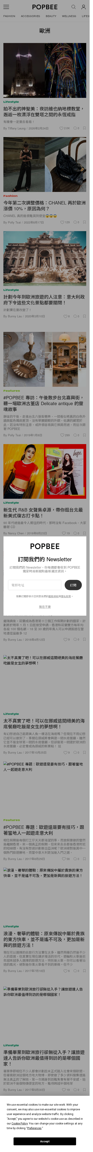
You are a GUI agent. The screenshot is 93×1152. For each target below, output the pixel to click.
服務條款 (53, 596)
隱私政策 (66, 596)
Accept (45, 1141)
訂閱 (73, 585)
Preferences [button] (34, 1128)
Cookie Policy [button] (20, 1123)
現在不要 (45, 606)
